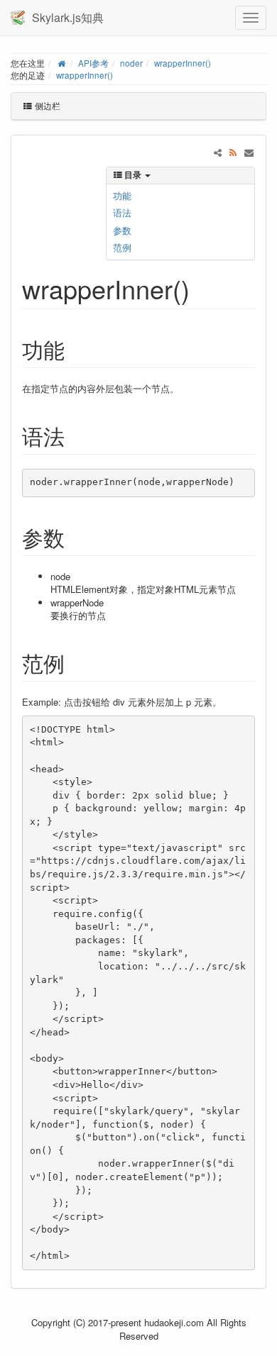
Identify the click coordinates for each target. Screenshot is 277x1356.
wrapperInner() (182, 63)
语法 (122, 212)
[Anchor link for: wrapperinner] (203, 288)
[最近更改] (233, 152)
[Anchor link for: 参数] (75, 537)
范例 (122, 247)
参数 (122, 230)
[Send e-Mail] (249, 152)
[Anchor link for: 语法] (75, 435)
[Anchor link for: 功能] (75, 349)
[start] (61, 63)
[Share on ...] (218, 152)
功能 (122, 195)
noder (131, 63)
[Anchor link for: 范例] (75, 662)
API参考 (93, 63)
